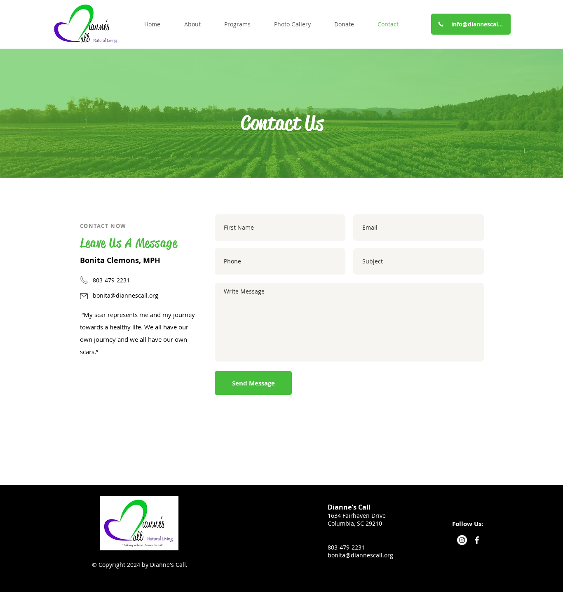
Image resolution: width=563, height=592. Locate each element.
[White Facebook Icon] (477, 540)
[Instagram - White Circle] (462, 540)
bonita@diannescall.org (125, 295)
